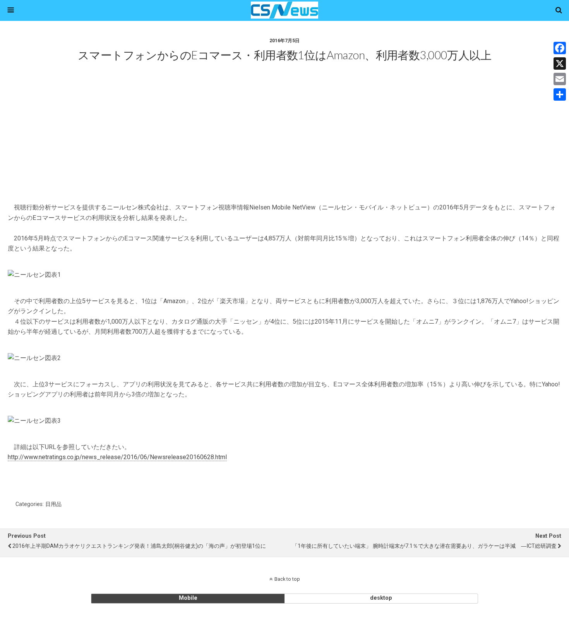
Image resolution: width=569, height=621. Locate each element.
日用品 (53, 504)
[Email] (559, 79)
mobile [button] (188, 598)
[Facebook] (559, 48)
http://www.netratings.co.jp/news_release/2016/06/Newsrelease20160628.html (117, 457)
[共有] (559, 94)
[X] (559, 63)
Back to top (287, 579)
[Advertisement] (284, 142)
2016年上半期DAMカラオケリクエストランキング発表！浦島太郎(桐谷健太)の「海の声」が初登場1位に (139, 546)
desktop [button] (381, 598)
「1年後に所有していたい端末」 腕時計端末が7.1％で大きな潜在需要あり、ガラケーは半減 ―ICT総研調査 (424, 546)
